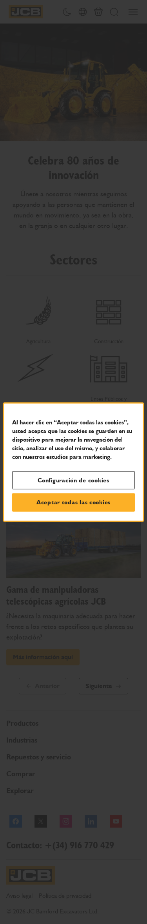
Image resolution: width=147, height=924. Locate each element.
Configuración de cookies (73, 480)
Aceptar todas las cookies (73, 502)
